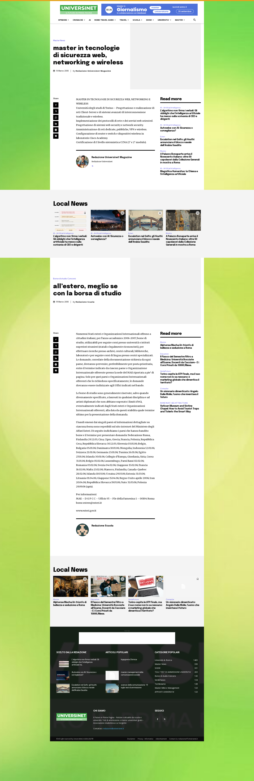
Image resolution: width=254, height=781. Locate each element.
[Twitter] (55, 111)
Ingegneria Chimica (129, 659)
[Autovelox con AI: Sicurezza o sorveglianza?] (108, 220)
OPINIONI (62, 20)
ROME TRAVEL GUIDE (104, 20)
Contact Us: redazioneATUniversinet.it (183, 739)
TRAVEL (123, 20)
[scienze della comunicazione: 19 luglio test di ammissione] (112, 688)
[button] (194, 20)
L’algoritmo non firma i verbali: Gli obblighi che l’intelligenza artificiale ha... (85, 662)
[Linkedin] (55, 123)
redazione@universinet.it (113, 728)
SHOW (149, 20)
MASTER (179, 20)
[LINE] (55, 136)
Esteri (162, 137)
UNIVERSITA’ (163, 20)
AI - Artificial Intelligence (170, 108)
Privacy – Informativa (145, 739)
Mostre (163, 151)
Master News (59, 41)
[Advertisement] (127, 638)
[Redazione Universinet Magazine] (82, 161)
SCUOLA (136, 20)
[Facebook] (55, 105)
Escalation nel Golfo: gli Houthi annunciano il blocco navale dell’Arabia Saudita (177, 142)
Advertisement (161, 739)
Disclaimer (131, 739)
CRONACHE (78, 20)
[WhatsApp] (55, 117)
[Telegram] (55, 130)
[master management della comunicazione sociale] (112, 675)
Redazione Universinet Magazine (93, 71)
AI (90, 20)
